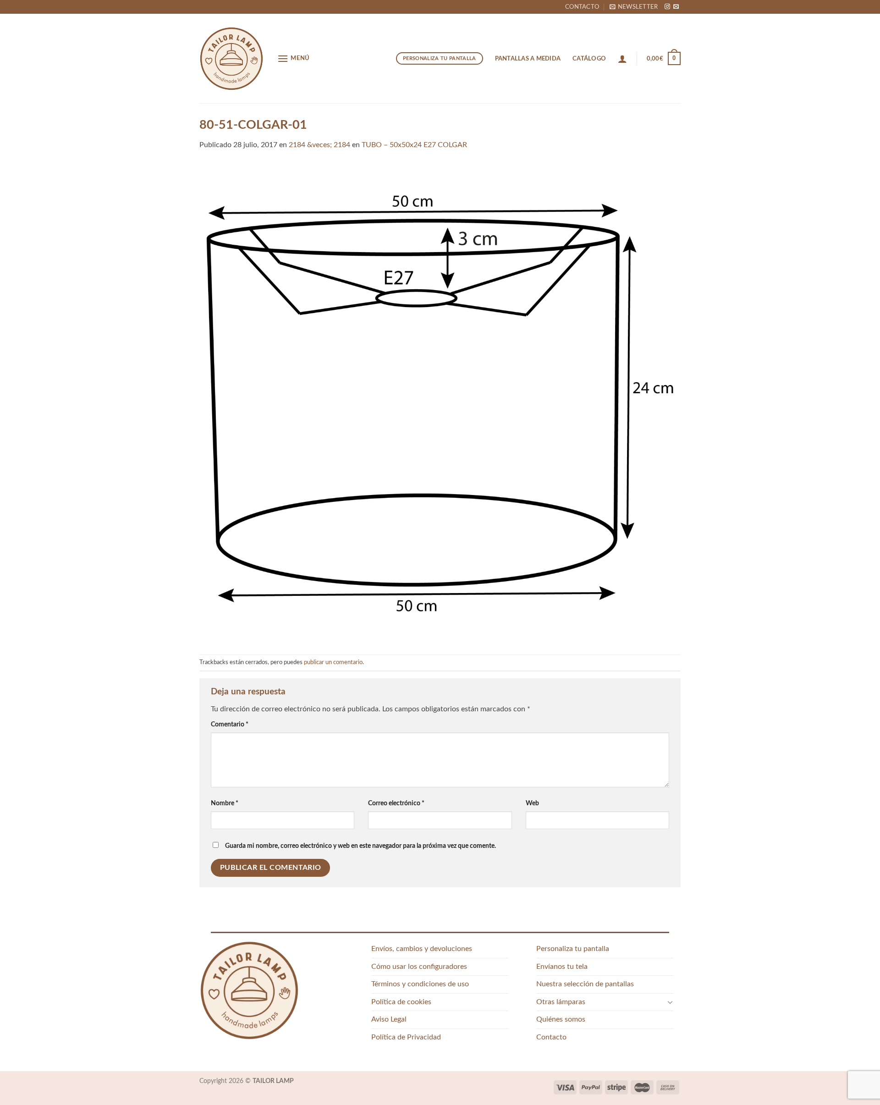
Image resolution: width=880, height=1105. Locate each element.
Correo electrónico (396, 803)
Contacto (582, 7)
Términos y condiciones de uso (420, 984)
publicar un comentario (333, 662)
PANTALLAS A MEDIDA (528, 58)
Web (532, 803)
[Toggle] (670, 1001)
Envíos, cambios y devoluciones (421, 948)
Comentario (229, 724)
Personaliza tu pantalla (572, 948)
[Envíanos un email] (676, 7)
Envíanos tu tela (562, 966)
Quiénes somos (560, 1019)
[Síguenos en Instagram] (667, 7)
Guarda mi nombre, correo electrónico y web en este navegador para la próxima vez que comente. (360, 845)
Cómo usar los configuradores (419, 966)
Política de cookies (401, 1002)
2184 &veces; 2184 (319, 144)
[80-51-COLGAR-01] (440, 402)
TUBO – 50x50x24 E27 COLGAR (414, 144)
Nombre (224, 803)
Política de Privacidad (406, 1037)
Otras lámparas (560, 1002)
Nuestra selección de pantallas (585, 984)
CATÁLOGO (589, 58)
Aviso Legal (389, 1019)
